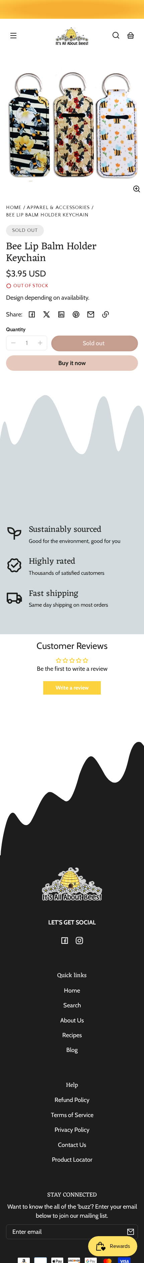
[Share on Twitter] (46, 314)
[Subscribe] (130, 1231)
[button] (116, 35)
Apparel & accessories (58, 207)
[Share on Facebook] (31, 314)
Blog (72, 1050)
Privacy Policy (72, 1129)
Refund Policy (72, 1100)
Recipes (72, 1035)
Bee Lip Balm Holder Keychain (47, 215)
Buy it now (72, 363)
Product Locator (72, 1159)
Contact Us (72, 1145)
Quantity (15, 329)
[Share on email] (90, 314)
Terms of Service (72, 1115)
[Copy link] (105, 314)
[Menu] (13, 35)
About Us (72, 1020)
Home (13, 207)
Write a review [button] (72, 688)
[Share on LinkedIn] (61, 314)
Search (72, 1005)
